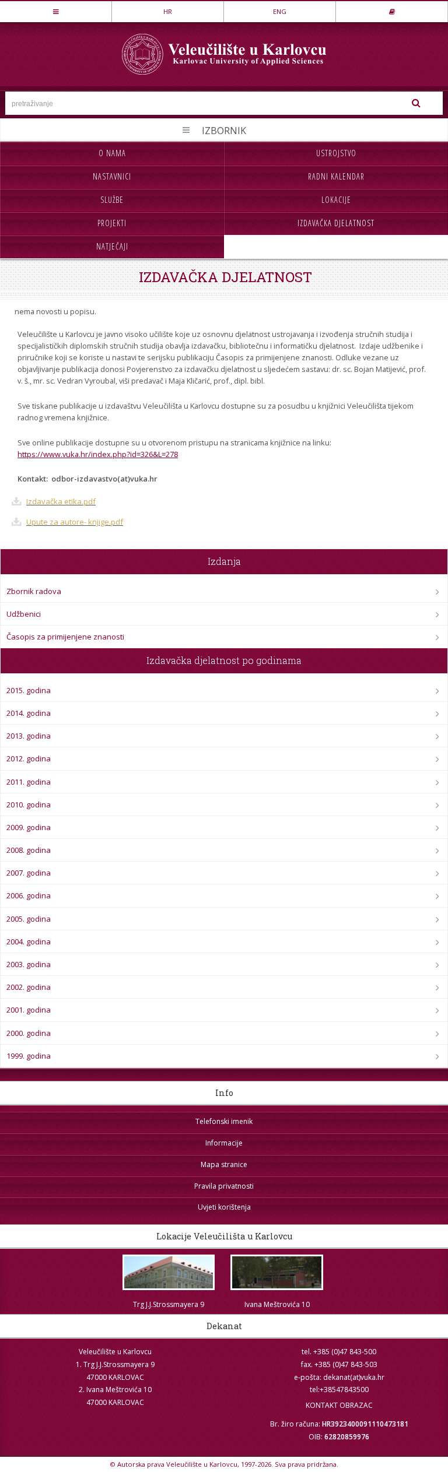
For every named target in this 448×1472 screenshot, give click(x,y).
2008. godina (28, 850)
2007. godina (28, 872)
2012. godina (28, 758)
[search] (416, 103)
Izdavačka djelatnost (336, 223)
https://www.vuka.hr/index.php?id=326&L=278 (98, 454)
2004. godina (28, 941)
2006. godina (28, 895)
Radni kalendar (336, 176)
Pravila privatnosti (224, 1186)
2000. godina (28, 1033)
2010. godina (28, 804)
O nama (112, 153)
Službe (112, 199)
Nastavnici (112, 176)
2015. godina (28, 690)
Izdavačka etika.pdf (61, 501)
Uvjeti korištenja (224, 1207)
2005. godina (28, 919)
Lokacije (336, 199)
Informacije (224, 1143)
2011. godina (28, 782)
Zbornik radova (33, 591)
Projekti (112, 223)
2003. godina (28, 964)
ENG (279, 11)
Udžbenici (23, 614)
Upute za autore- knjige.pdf (74, 522)
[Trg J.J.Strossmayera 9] (168, 1272)
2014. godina (28, 713)
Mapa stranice (224, 1164)
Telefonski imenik (224, 1121)
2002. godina (28, 987)
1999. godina (28, 1056)
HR (167, 11)
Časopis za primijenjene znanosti (65, 636)
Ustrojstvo (336, 153)
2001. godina (28, 1009)
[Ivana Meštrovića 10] (277, 1272)
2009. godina (28, 827)
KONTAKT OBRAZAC (339, 1405)
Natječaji (112, 246)
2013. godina (28, 735)
